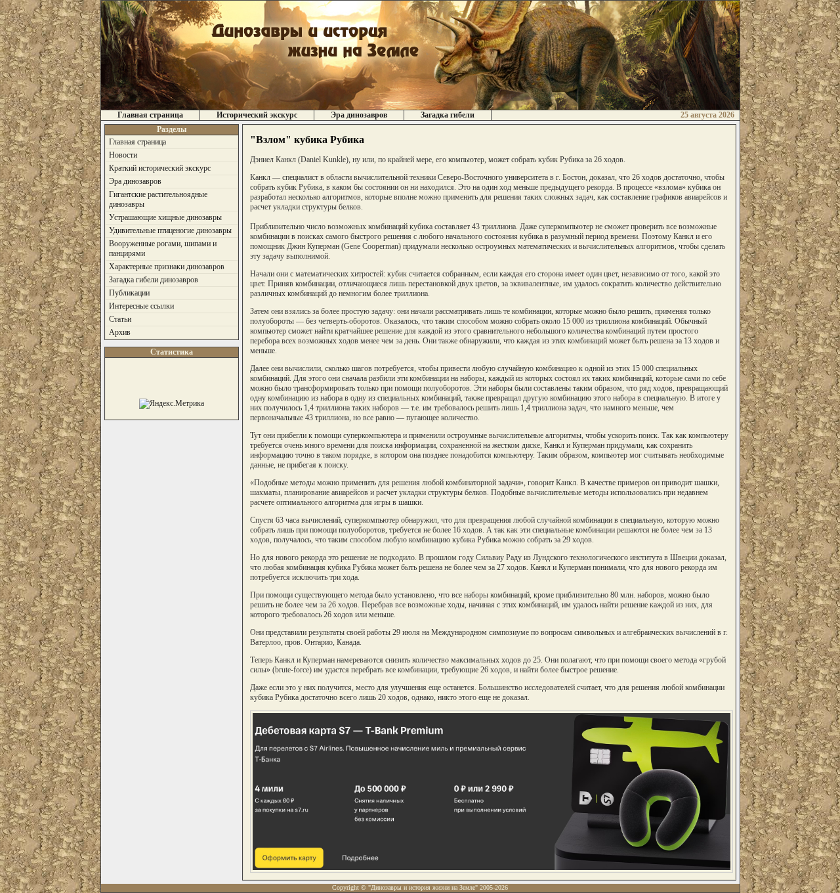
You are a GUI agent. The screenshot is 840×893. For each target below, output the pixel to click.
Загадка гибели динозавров (153, 279)
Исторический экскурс (257, 115)
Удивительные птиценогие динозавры (170, 230)
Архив (120, 332)
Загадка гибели (447, 115)
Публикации (129, 292)
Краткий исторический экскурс (160, 168)
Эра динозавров (359, 115)
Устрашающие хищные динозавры (165, 217)
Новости (123, 155)
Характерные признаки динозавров (166, 266)
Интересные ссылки (141, 306)
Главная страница (150, 115)
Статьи (120, 319)
